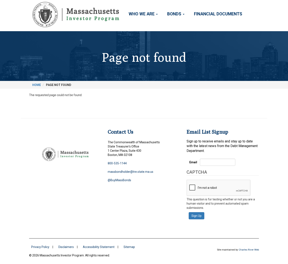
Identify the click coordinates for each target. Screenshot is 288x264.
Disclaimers (66, 247)
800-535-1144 (117, 163)
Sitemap (129, 247)
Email (193, 162)
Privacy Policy (40, 247)
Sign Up (196, 215)
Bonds (174, 13)
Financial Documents (218, 13)
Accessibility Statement (98, 247)
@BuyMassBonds (119, 180)
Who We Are (142, 13)
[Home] (77, 14)
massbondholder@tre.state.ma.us (130, 171)
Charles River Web (249, 249)
